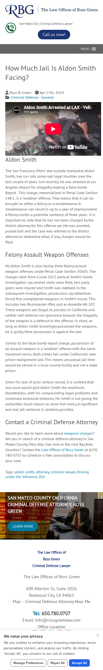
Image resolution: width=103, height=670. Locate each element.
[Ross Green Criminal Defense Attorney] (51, 16)
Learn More (22, 526)
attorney (42, 471)
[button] (85, 49)
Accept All (79, 663)
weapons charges (78, 433)
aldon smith (24, 471)
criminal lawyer (63, 471)
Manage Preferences (28, 663)
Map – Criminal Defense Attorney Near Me (51, 601)
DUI (42, 476)
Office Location (51, 626)
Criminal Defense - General (32, 97)
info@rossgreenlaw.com (57, 620)
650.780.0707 (56, 613)
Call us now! (54, 34)
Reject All (58, 663)
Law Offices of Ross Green (63, 449)
